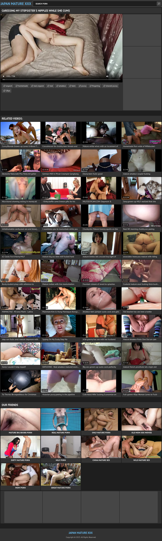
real (51, 86)
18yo (8, 90)
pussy (83, 86)
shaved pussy (111, 86)
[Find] (159, 4)
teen (74, 86)
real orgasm (39, 86)
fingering (96, 86)
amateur (62, 86)
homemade (23, 86)
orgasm (9, 86)
